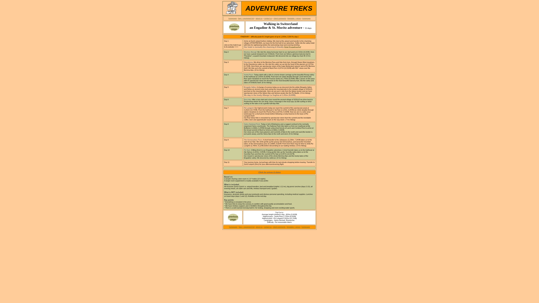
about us (259, 18)
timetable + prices (294, 18)
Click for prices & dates (269, 172)
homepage (233, 18)
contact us (268, 18)
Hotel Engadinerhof (292, 47)
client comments (280, 18)
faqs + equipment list (246, 18)
